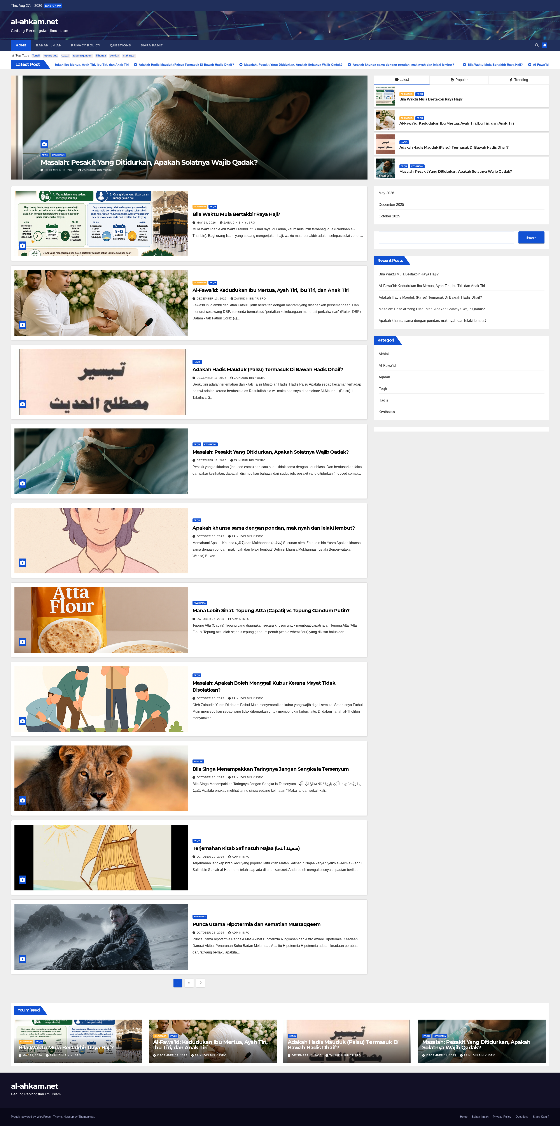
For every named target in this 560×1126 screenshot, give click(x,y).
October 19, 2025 (211, 856)
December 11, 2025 (212, 377)
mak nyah (129, 55)
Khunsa (101, 55)
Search (531, 237)
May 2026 (386, 193)
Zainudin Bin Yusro (75, 170)
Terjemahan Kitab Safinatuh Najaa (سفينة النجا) (245, 848)
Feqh (49, 155)
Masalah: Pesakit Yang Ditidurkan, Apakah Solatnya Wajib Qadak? (455, 171)
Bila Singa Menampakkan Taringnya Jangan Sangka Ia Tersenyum (270, 769)
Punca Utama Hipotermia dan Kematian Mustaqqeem (256, 924)
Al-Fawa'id (36, 155)
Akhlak (198, 761)
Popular (461, 80)
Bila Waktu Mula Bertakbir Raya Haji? (90, 162)
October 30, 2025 (211, 536)
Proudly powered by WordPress (31, 1116)
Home (21, 45)
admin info (240, 618)
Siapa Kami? (152, 45)
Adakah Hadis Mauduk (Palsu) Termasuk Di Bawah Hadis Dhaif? (454, 147)
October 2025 (389, 216)
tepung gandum (82, 55)
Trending (520, 80)
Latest (404, 79)
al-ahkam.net (34, 21)
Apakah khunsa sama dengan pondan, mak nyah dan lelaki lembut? (273, 528)
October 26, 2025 (211, 618)
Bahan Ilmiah (48, 45)
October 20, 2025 (211, 698)
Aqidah (384, 377)
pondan (114, 55)
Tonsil (36, 55)
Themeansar (86, 1116)
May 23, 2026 (43, 170)
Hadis (404, 142)
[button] (537, 45)
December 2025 (391, 204)
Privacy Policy (85, 45)
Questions (120, 45)
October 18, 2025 (211, 932)
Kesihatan (417, 166)
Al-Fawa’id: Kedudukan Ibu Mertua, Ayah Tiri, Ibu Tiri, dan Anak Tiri (456, 123)
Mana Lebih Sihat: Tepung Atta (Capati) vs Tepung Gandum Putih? (271, 610)
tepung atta (51, 55)
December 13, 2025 (212, 298)
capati (65, 55)
